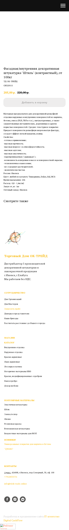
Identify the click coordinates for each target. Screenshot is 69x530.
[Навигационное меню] (63, 5)
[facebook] (7, 501)
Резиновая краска (12, 424)
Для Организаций (12, 299)
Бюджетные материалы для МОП (20, 433)
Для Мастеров (11, 304)
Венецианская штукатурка (17, 429)
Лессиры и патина (13, 367)
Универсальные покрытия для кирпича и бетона (27, 444)
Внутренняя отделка (14, 347)
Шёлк (7, 409)
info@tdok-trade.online (15, 484)
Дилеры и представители (16, 314)
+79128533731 (10, 477)
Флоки (7, 419)
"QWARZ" (8, 449)
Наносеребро (10, 381)
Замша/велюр (10, 414)
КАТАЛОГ (9, 343)
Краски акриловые (13, 357)
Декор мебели (11, 386)
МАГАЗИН (9, 338)
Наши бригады (11, 318)
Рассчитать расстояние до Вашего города (24, 323)
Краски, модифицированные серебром (23, 376)
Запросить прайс (12, 309)
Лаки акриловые (12, 362)
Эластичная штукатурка (15, 405)
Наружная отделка (13, 352)
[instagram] (15, 501)
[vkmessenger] (23, 501)
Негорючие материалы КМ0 (17, 371)
